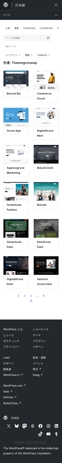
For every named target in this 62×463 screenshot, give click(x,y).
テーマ (6, 14)
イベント (38, 363)
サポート (8, 363)
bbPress (10, 397)
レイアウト (11, 55)
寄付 (37, 369)
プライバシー (11, 346)
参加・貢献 (39, 357)
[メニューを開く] (56, 5)
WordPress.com (14, 385)
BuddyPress (12, 403)
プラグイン (39, 341)
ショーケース (41, 329)
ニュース (8, 335)
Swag (38, 375)
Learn (6, 357)
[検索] (48, 38)
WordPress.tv (13, 375)
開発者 (7, 369)
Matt (8, 391)
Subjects (42, 55)
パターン (38, 346)
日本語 (15, 418)
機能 (27, 55)
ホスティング (11, 341)
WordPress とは (13, 329)
